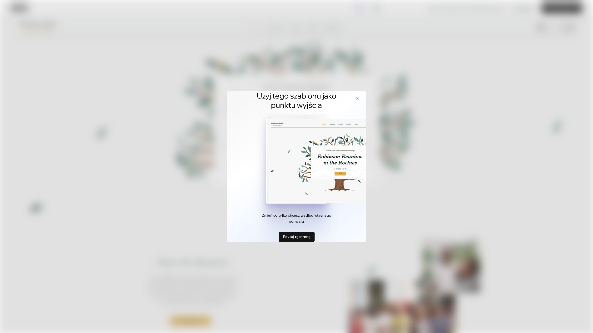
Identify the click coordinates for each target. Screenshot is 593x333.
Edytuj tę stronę (296, 236)
